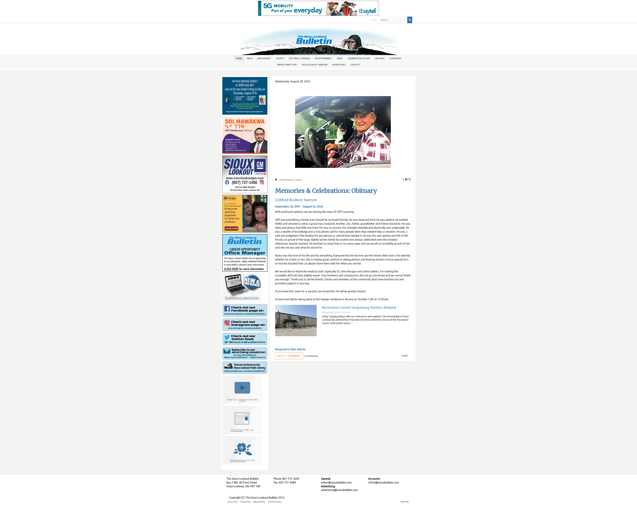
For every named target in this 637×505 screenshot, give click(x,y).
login (373, 20)
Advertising (339, 64)
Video (340, 58)
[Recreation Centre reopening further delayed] (296, 320)
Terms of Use (233, 502)
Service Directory (287, 64)
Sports (280, 58)
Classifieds (395, 58)
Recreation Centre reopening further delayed (359, 307)
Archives (380, 58)
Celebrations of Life (359, 58)
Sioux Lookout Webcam (314, 64)
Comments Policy (274, 502)
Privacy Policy (245, 502)
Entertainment (323, 58)
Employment (264, 58)
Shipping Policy (259, 502)
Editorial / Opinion (299, 58)
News (250, 58)
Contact (355, 64)
